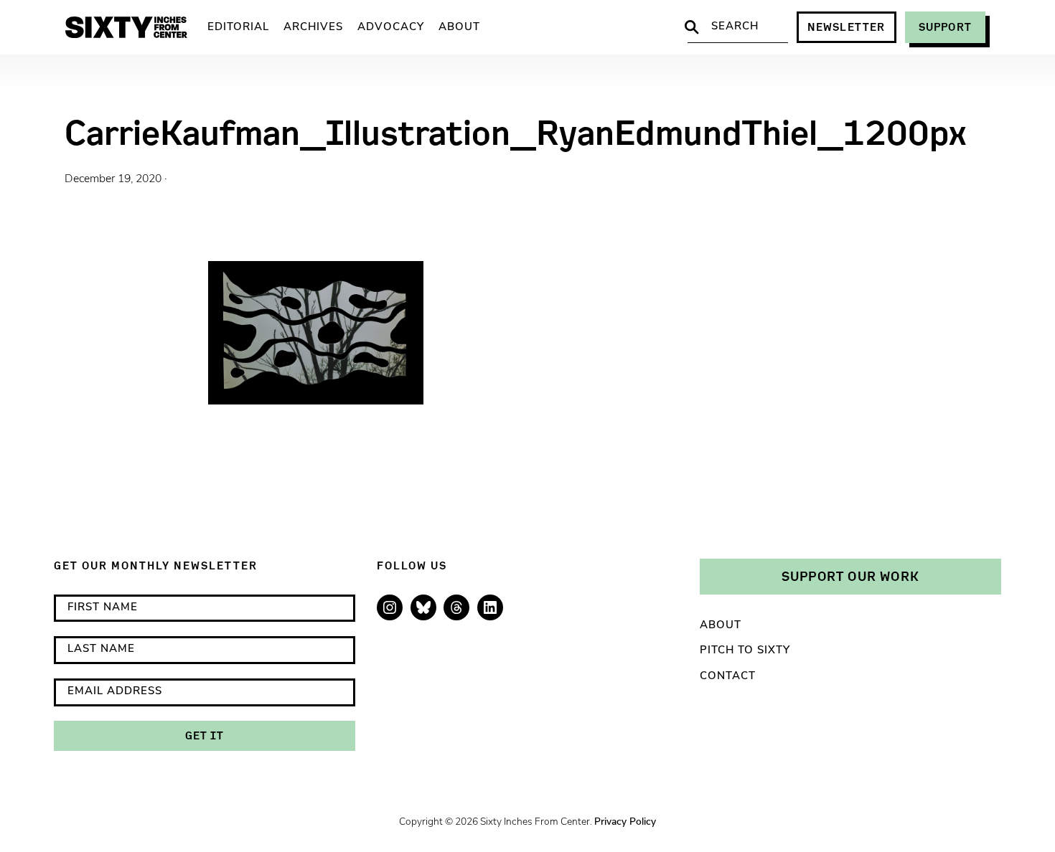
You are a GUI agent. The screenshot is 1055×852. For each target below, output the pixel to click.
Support (945, 27)
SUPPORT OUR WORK (850, 576)
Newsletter (846, 27)
